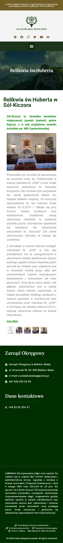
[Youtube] (41, 37)
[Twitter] (35, 37)
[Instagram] (28, 37)
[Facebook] (22, 37)
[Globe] (15, 37)
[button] (32, 46)
